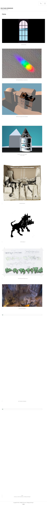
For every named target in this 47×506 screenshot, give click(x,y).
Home (24, 504)
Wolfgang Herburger (7, 8)
